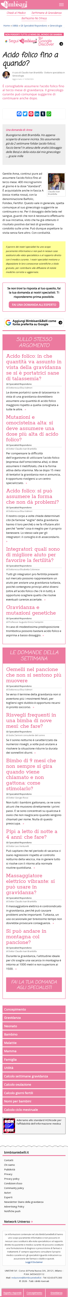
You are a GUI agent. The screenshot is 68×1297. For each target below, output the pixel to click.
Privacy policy (11, 1178)
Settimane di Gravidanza (46, 13)
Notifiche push (12, 1211)
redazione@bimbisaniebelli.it (26, 1277)
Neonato (10, 1026)
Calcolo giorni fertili (18, 1093)
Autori (7, 1192)
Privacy (8, 1174)
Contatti (8, 1160)
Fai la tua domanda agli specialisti (34, 985)
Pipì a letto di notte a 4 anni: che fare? (31, 834)
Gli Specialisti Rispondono (33, 25)
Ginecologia (56, 25)
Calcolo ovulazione (17, 1084)
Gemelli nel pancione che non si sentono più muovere (33, 675)
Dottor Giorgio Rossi (18, 797)
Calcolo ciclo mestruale (21, 1109)
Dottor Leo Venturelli (18, 846)
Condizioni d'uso (13, 1183)
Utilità (15, 25)
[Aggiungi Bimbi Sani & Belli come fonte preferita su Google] (34, 322)
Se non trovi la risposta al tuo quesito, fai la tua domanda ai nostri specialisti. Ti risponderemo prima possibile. (34, 296)
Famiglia (10, 1059)
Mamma (10, 1051)
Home (6, 25)
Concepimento (15, 1009)
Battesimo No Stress (34, 19)
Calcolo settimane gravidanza (26, 1076)
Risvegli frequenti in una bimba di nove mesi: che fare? (31, 721)
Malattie (10, 1043)
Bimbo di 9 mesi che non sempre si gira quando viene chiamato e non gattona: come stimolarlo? (31, 774)
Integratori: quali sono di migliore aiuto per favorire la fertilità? (33, 555)
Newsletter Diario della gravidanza (23, 1201)
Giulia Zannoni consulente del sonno (26, 735)
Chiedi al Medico (16, 13)
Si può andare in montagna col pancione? (26, 937)
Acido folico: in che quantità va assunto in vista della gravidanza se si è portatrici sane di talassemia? (34, 367)
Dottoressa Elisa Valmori (20, 387)
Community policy (14, 1188)
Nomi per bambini (17, 1101)
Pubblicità (9, 1169)
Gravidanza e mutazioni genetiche (31, 610)
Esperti (8, 1197)
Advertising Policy (14, 1206)
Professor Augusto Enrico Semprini (25, 622)
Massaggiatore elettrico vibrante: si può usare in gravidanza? (30, 884)
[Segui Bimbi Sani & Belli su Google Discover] (34, 39)
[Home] (24, 5)
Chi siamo (9, 1164)
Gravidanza (12, 1017)
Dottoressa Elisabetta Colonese (24, 569)
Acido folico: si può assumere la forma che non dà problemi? (32, 496)
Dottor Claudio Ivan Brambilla (22, 448)
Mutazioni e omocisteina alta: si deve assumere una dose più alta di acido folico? (32, 428)
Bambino (10, 1034)
